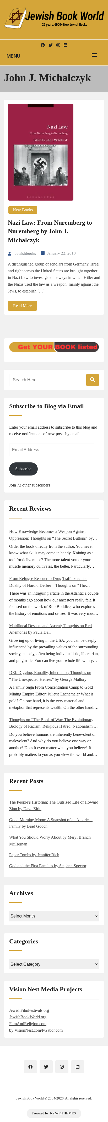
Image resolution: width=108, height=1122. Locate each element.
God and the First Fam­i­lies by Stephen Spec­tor (47, 866)
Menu (13, 56)
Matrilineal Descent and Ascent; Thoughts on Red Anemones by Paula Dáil (50, 629)
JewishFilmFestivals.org (29, 1010)
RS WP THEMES (63, 1113)
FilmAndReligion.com (27, 1023)
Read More (22, 305)
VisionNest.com (27, 1030)
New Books (23, 210)
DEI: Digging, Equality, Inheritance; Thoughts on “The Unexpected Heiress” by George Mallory (50, 676)
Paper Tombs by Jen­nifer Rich (34, 855)
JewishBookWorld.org (27, 1017)
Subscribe (23, 469)
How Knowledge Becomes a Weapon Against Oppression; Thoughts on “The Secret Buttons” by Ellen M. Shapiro (51, 535)
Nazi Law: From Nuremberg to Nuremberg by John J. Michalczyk (50, 231)
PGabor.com (52, 1030)
